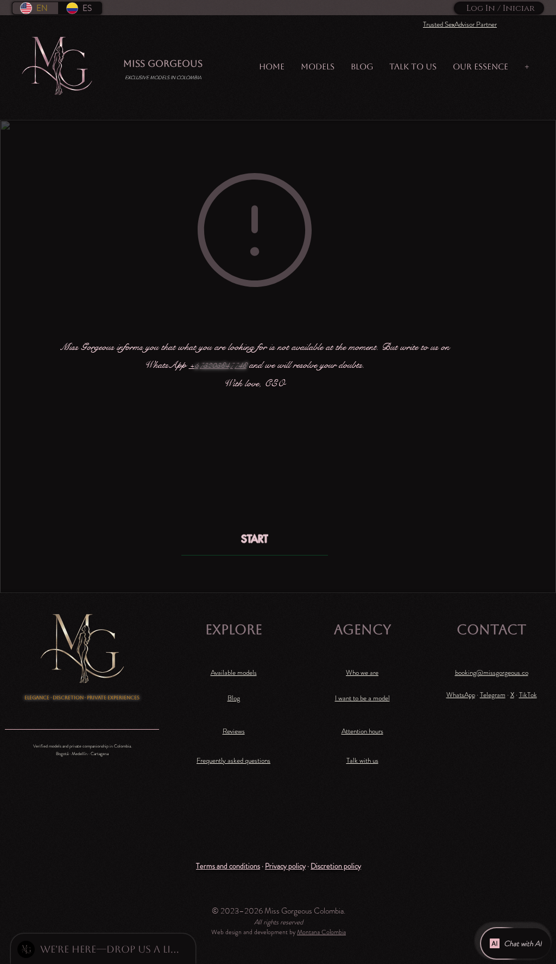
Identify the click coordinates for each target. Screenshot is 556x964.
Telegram (493, 695)
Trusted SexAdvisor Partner (460, 24)
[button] (228, 865)
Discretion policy (336, 865)
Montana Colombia (321, 932)
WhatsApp (460, 695)
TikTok (528, 695)
